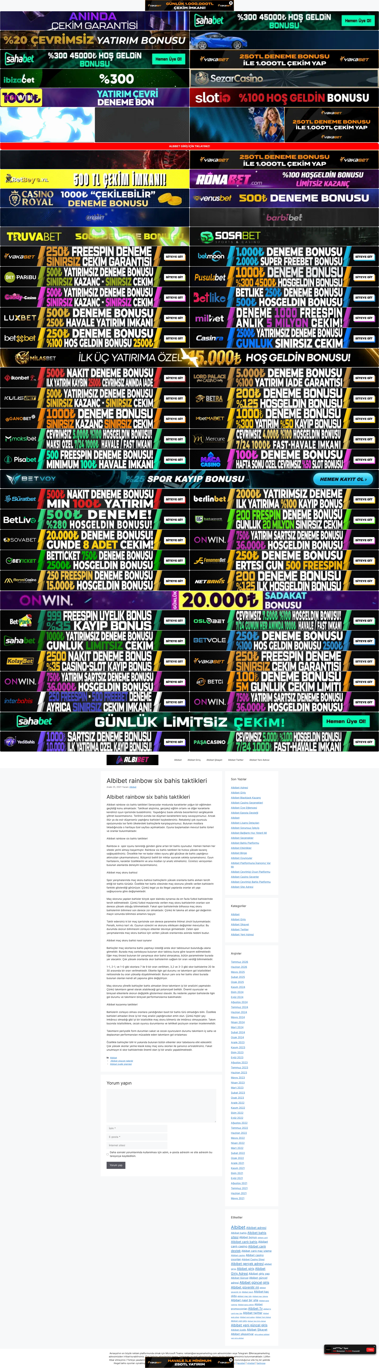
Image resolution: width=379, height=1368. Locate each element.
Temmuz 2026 (239, 961)
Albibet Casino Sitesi (253, 1259)
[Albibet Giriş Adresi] (132, 759)
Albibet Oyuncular (241, 858)
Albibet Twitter (236, 759)
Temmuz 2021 (239, 1188)
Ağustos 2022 (239, 1122)
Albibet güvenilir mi (245, 1287)
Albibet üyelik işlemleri (121, 1064)
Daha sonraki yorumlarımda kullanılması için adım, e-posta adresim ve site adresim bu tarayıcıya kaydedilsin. (161, 1154)
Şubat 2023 (238, 1092)
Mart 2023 (237, 1087)
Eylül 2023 (237, 1057)
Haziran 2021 (239, 1193)
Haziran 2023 (239, 1072)
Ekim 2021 (237, 1173)
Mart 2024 (237, 1027)
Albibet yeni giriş (239, 1321)
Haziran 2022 (239, 1132)
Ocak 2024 (237, 1037)
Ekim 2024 (237, 992)
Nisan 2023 (238, 1082)
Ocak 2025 (237, 982)
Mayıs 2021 (237, 1198)
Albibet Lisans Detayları (245, 822)
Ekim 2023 (237, 1052)
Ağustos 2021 (239, 1183)
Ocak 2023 (237, 1097)
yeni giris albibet (237, 1338)
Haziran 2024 (239, 1012)
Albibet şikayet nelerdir (121, 1061)
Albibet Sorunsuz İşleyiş (245, 827)
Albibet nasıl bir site (244, 1300)
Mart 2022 (237, 1148)
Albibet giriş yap (259, 1273)
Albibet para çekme (246, 1304)
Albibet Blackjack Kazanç (246, 797)
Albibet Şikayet (214, 759)
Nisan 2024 (238, 1022)
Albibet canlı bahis (244, 1242)
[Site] (94, 256)
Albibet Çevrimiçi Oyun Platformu (250, 871)
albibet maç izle (244, 1296)
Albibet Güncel (239, 1277)
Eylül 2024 (237, 997)
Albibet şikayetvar (242, 1334)
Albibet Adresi (239, 787)
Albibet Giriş (194, 759)
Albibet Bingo (239, 853)
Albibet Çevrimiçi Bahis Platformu (251, 881)
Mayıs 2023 (238, 1077)
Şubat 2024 (238, 1032)
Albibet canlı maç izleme (256, 1250)
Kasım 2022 (238, 1107)
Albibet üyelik (238, 1330)
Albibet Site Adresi (242, 886)
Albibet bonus (248, 1237)
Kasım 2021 (238, 1168)
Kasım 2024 (238, 987)
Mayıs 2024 (238, 1017)
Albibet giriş (245, 1269)
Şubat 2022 (238, 1153)
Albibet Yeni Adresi (259, 759)
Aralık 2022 (237, 1102)
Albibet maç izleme (260, 1296)
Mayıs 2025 (238, 971)
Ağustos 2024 (239, 1002)
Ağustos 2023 (239, 1062)
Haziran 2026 (239, 966)
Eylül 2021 (237, 1178)
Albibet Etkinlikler (241, 848)
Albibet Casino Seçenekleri (247, 802)
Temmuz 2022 (239, 1127)
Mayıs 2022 (238, 1137)
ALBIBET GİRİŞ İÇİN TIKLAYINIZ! (189, 146)
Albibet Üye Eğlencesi (244, 807)
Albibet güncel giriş (254, 1282)
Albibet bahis (239, 1232)
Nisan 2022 (238, 1143)
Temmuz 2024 (239, 1007)
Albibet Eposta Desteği (244, 812)
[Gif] (189, 357)
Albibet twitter (252, 1313)
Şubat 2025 (238, 977)
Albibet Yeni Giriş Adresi (257, 1321)
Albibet (178, 759)
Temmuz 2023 (239, 1067)
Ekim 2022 (237, 1112)
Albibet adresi (256, 1228)
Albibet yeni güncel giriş (249, 1325)
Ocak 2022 (237, 1158)
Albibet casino (238, 1255)
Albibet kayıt (247, 1292)
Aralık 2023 (238, 1042)
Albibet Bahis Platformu (245, 842)
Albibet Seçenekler (242, 837)
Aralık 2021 (237, 1163)
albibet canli (263, 1237)
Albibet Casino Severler (245, 876)
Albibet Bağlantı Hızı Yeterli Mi (249, 832)
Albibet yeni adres (247, 1317)
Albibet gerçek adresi (247, 1264)
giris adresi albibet (261, 1334)
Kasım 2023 (238, 1047)
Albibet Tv (255, 1308)
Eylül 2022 (237, 1117)
